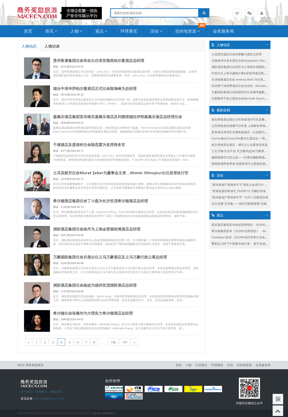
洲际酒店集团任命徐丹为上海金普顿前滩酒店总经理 (96, 228)
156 (113, 342)
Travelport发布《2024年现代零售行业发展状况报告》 (247, 237)
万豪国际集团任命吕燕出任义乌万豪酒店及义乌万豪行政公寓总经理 (110, 256)
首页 (28, 31)
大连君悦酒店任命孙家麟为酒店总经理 (236, 54)
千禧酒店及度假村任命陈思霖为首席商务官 (89, 144)
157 (124, 342)
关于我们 (26, 392)
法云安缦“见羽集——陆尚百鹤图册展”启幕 (239, 204)
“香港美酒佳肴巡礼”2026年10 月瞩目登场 (238, 191)
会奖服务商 (223, 31)
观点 (99, 31)
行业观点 (201, 365)
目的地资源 (185, 31)
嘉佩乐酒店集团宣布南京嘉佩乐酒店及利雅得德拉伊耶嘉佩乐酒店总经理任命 (117, 116)
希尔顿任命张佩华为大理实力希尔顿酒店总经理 (93, 313)
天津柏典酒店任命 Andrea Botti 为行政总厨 (240, 79)
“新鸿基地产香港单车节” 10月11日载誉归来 (239, 197)
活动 (154, 31)
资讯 (49, 31)
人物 (74, 31)
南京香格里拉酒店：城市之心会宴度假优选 (239, 145)
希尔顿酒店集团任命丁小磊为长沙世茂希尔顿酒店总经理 (100, 200)
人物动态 (29, 46)
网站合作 (56, 392)
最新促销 (223, 110)
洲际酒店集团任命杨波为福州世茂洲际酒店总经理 (95, 285)
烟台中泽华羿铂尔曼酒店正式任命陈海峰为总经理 (95, 88)
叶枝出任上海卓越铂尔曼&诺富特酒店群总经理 (242, 73)
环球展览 (128, 31)
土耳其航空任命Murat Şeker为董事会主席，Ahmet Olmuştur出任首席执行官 (120, 172)
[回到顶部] (278, 410)
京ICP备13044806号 (103, 413)
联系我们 (41, 392)
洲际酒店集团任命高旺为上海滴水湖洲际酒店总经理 (245, 67)
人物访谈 (52, 46)
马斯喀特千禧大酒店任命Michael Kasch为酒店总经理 (246, 98)
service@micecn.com (50, 398)
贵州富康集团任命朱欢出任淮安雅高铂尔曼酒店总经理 (98, 60)
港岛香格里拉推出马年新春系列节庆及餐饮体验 (242, 119)
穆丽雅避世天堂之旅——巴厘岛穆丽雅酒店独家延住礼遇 (248, 157)
